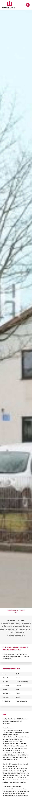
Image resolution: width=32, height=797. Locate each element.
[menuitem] (22, 5)
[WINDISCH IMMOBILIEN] (13, 5)
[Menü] (22, 5)
